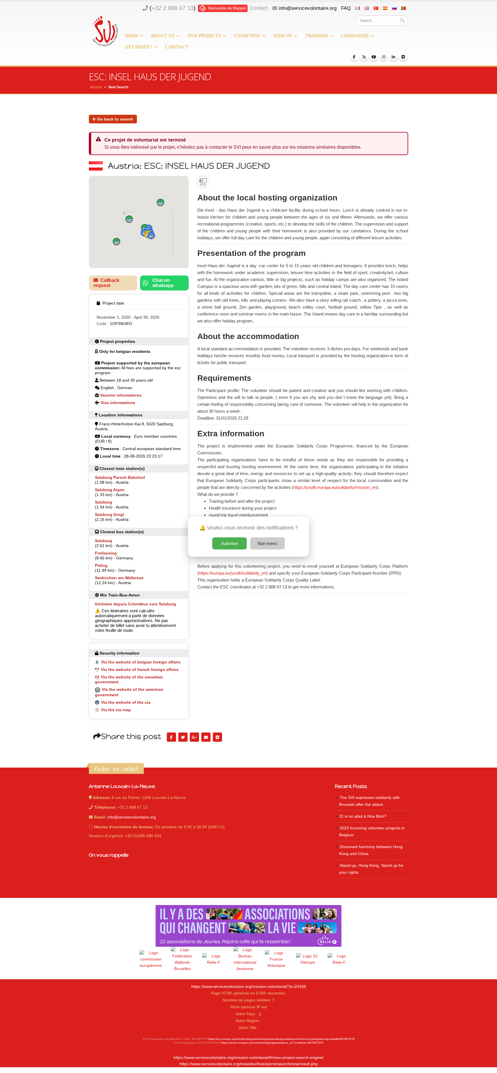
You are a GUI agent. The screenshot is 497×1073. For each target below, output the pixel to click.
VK (217, 737)
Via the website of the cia (125, 702)
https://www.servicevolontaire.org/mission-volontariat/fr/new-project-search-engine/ (248, 1057)
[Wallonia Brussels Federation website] (182, 959)
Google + (194, 737)
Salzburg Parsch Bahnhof (120, 477)
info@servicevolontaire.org (308, 8)
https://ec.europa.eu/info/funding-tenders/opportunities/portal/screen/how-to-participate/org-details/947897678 (281, 1039)
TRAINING (316, 35)
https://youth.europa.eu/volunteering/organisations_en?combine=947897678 (272, 1042)
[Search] (402, 21)
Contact (259, 8)
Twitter (183, 737)
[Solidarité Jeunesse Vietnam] (307, 959)
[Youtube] (374, 56)
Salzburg (103, 502)
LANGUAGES (355, 35)
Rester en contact (116, 769)
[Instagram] (383, 56)
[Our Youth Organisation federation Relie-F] (213, 959)
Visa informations (118, 402)
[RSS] (364, 56)
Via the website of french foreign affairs (140, 669)
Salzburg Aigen (110, 489)
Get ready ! (138, 47)
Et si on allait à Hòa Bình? (363, 816)
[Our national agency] (245, 959)
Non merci (267, 543)
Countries (247, 35)
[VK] (403, 56)
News (131, 35)
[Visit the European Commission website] (151, 959)
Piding (101, 565)
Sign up (282, 35)
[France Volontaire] (276, 959)
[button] (129, 219)
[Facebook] (354, 56)
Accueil (96, 87)
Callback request (106, 283)
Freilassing (106, 553)
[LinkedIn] (393, 56)
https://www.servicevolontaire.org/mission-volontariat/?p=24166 (248, 986)
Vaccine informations (121, 395)
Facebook (171, 737)
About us (163, 35)
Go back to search (114, 119)
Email (206, 737)
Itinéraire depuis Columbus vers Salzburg (135, 604)
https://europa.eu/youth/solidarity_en (232, 573)
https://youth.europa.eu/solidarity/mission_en (335, 487)
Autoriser (229, 543)
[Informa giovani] (339, 959)
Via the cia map (116, 709)
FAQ (346, 8)
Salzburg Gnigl (109, 514)
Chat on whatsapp (163, 283)
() (173, 8)
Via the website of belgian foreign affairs (141, 662)
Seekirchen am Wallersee (119, 577)
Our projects (204, 35)
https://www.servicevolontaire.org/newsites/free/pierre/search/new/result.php (248, 1064)
